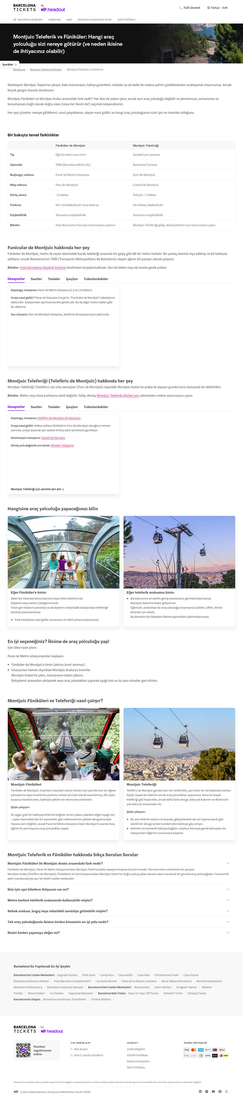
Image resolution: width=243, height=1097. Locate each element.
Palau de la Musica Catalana (139, 981)
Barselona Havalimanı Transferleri (64, 999)
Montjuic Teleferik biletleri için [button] (118, 395)
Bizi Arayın (81, 1049)
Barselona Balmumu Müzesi (31, 981)
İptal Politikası (136, 1067)
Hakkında (54, 19)
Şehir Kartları (163, 987)
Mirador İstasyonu (62, 445)
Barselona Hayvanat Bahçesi (65, 987)
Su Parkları (57, 993)
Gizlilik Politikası (137, 1055)
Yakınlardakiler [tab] (96, 278)
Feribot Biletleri (101, 999)
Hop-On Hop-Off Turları (143, 993)
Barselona (19, 69)
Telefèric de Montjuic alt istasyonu (59, 418)
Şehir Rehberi (126, 19)
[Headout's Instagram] (206, 1091)
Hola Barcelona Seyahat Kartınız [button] (43, 267)
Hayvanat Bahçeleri (81, 993)
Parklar (18, 993)
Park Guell (88, 975)
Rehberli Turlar (173, 993)
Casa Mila (143, 975)
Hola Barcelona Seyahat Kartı (72, 981)
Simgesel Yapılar (186, 987)
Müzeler (207, 987)
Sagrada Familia (67, 975)
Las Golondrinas (106, 981)
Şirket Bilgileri (136, 1049)
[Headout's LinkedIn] (200, 1091)
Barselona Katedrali (209, 981)
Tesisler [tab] (54, 278)
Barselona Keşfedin (30, 19)
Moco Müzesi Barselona (176, 981)
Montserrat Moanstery (28, 987)
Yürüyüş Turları (197, 993)
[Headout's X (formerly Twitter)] (226, 1091)
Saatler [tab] (36, 278)
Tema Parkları (36, 993)
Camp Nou (107, 975)
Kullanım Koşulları (138, 1061)
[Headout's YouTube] (213, 1091)
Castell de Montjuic (53, 438)
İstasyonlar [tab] (16, 278)
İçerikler (7, 64)
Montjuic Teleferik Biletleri (46, 69)
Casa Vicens (191, 975)
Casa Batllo (125, 975)
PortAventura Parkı (167, 975)
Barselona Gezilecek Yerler (95, 19)
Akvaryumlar (142, 987)
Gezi (69, 19)
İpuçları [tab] (72, 278)
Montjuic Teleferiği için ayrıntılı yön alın (36, 489)
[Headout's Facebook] (220, 1091)
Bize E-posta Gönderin (88, 1055)
